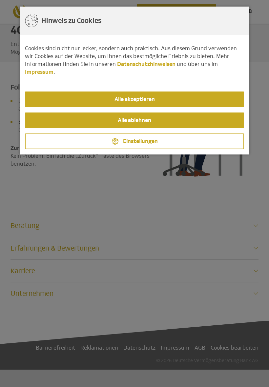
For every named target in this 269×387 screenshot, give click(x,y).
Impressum (39, 72)
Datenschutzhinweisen (146, 64)
